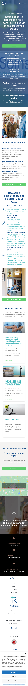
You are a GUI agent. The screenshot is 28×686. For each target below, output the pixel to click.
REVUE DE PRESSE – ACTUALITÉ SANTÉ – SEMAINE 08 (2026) (13, 383)
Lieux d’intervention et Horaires (14, 617)
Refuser (14, 676)
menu (21, 4)
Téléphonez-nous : (14, 544)
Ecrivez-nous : (14, 556)
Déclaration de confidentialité (18, 684)
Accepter (14, 672)
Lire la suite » (9, 360)
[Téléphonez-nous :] (14, 538)
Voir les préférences (14, 681)
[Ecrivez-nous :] (14, 550)
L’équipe (14, 586)
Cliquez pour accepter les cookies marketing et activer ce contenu (14, 485)
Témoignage (14, 589)
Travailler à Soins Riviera (14, 633)
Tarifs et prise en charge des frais (14, 620)
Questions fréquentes (14, 623)
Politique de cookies (7, 684)
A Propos (14, 583)
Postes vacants (14, 636)
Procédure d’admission (14, 614)
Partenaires (14, 592)
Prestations (14, 610)
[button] (25, 653)
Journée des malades (13, 419)
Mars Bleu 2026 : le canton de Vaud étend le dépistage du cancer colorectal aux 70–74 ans (13, 341)
